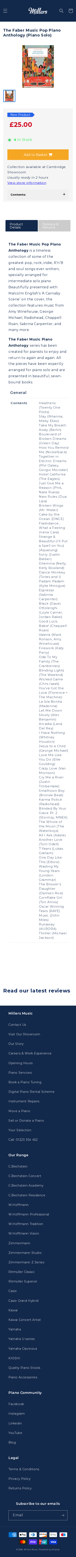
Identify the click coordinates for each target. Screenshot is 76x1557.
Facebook (16, 1404)
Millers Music (31, 1550)
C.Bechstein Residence (26, 1195)
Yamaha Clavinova (22, 1349)
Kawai (13, 1310)
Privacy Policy (19, 1479)
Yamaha (14, 1329)
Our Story (16, 1044)
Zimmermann (19, 1243)
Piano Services (20, 1073)
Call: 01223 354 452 (23, 1140)
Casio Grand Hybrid (23, 1301)
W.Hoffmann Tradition (25, 1224)
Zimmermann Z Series (26, 1262)
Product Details (16, 225)
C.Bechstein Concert (24, 1176)
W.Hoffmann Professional (28, 1214)
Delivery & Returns (50, 225)
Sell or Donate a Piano (26, 1121)
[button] (5, 10)
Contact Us (17, 1025)
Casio (12, 1291)
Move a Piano (19, 1111)
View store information (26, 183)
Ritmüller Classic (21, 1272)
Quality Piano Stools (24, 1368)
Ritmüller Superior (22, 1281)
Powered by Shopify (49, 1550)
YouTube (15, 1433)
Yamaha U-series (21, 1339)
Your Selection (19, 1130)
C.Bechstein (18, 1166)
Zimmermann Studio (25, 1253)
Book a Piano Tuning (24, 1082)
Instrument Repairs (23, 1101)
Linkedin (15, 1423)
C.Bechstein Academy (25, 1185)
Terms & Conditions (23, 1469)
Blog (12, 1442)
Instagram (16, 1413)
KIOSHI (14, 1358)
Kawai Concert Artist (24, 1320)
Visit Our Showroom (24, 1034)
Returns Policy (20, 1488)
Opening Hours (20, 1063)
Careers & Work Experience (30, 1053)
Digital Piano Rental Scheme (31, 1092)
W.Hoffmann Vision (23, 1233)
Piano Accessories (22, 1377)
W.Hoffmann (18, 1205)
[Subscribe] (62, 1515)
